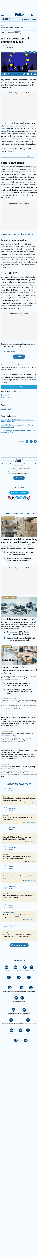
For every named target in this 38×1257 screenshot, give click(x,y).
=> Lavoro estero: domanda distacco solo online (17, 157)
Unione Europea (8, 398)
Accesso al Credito (9, 731)
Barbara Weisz (31, 822)
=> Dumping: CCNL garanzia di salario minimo (17, 234)
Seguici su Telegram (19, 387)
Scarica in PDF (32, 74)
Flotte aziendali (11, 597)
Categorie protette (9, 698)
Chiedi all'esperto (20, 945)
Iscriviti (19, 478)
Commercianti (10, 518)
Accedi (34, 19)
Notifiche (35, 74)
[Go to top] (34, 1251)
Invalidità (6, 874)
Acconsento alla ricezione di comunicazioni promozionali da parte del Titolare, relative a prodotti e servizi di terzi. (18, 367)
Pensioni (5, 893)
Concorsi (6, 764)
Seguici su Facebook (20, 492)
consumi (8, 646)
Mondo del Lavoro (9, 715)
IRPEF (4, 835)
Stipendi (17, 32)
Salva (28, 74)
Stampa (24, 74)
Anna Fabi (6, 46)
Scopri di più (25, 19)
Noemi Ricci (32, 802)
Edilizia (5, 748)
